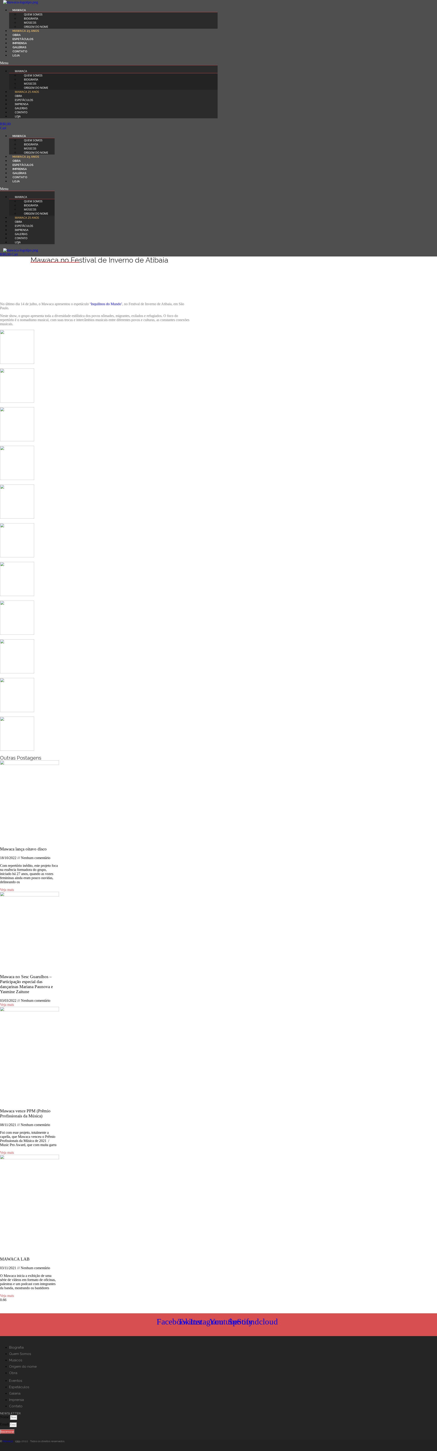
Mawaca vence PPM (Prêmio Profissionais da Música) (25, 1113)
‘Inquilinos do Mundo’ (106, 304)
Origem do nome (36, 27)
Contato (20, 51)
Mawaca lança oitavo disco (23, 849)
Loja (16, 55)
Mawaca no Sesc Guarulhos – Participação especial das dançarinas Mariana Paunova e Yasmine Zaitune (26, 984)
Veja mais (7, 890)
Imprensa (20, 43)
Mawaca (8, 1441)
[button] (109, 63)
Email (4, 1424)
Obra (17, 35)
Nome (5, 1417)
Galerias (19, 47)
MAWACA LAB (15, 1259)
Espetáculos (23, 39)
